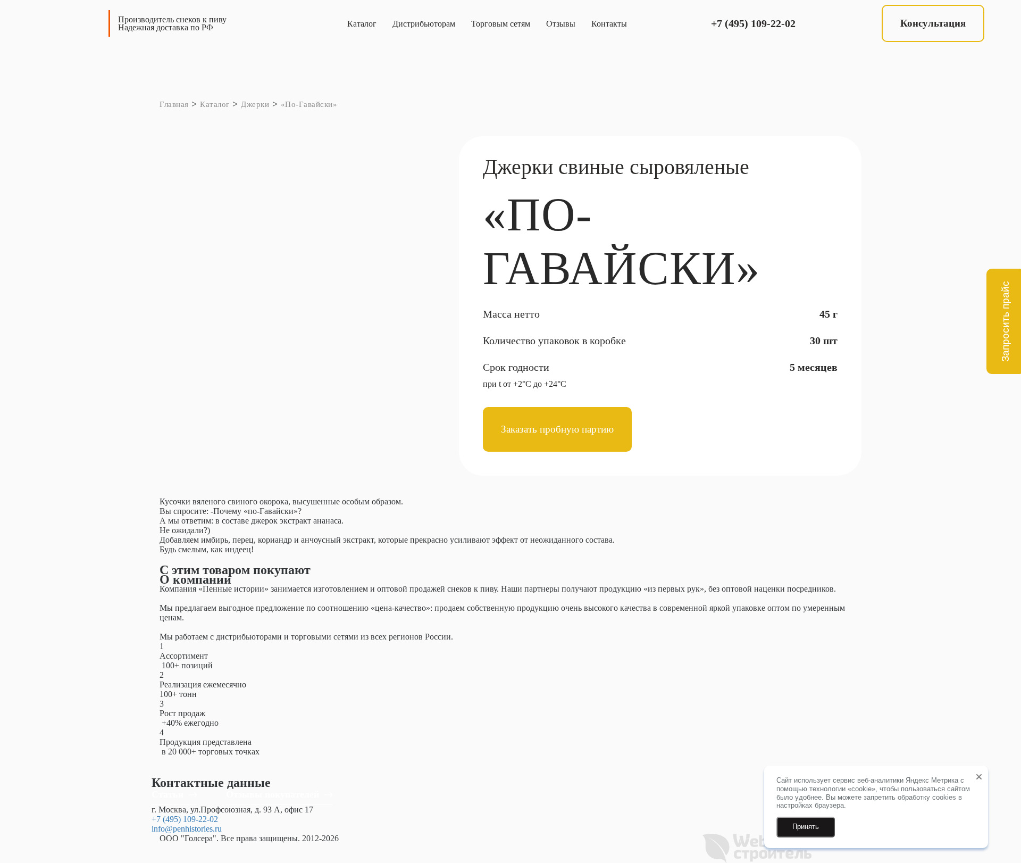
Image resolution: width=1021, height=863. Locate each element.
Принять (805, 827)
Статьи (167, 794)
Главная (174, 104)
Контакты (609, 23)
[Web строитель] (757, 847)
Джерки (255, 104)
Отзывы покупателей (272, 794)
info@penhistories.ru (187, 828)
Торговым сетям (500, 23)
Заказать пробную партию (557, 429)
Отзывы (560, 23)
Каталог (361, 23)
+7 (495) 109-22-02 (753, 23)
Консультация (933, 23)
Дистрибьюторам (423, 23)
